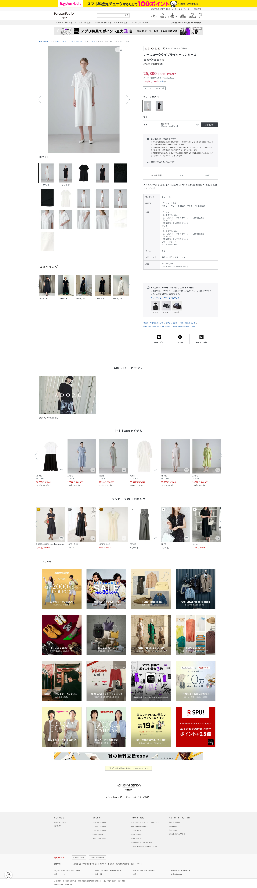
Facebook (173, 826)
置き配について (171, 323)
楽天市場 (197, 9)
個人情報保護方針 (69, 881)
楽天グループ (184, 9)
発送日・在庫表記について (153, 323)
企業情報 (57, 881)
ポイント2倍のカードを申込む (144, 870)
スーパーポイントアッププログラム (145, 822)
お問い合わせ (136, 834)
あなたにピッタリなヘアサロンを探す (68, 870)
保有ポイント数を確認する (181, 870)
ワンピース (93, 41)
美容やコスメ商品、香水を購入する (108, 870)
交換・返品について (187, 323)
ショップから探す (100, 826)
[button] (83, 99)
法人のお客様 (136, 838)
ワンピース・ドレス (78, 41)
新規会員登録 (174, 822)
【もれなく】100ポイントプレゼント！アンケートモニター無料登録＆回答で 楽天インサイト (107, 864)
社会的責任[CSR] (109, 881)
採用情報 (121, 881)
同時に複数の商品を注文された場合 (156, 326)
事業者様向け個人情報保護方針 (89, 881)
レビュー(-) (205, 175)
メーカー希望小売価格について (184, 326)
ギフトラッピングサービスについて (165, 297)
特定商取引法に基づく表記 (141, 842)
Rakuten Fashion (45, 41)
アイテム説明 (156, 175)
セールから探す (99, 834)
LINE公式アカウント (177, 834)
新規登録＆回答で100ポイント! (163, 9)
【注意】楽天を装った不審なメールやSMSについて (128, 768)
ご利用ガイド (136, 830)
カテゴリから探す (100, 830)
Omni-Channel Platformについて (144, 846)
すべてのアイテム (100, 838)
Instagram (173, 830)
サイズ (180, 175)
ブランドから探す (100, 822)
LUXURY (57, 826)
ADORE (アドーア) (61, 41)
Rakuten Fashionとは (139, 826)
